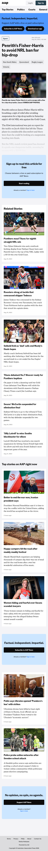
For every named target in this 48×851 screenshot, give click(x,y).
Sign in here (30, 190)
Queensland (24, 62)
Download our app (35, 28)
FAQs (22, 839)
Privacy (16, 839)
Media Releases (24, 841)
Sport (5, 38)
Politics (21, 9)
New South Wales (9, 62)
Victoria (6, 67)
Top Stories (7, 9)
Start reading (24, 183)
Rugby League (37, 62)
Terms (9, 839)
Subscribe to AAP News (13, 28)
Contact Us (37, 839)
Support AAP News (24, 802)
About (29, 839)
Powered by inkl (24, 845)
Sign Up (41, 3)
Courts (31, 9)
